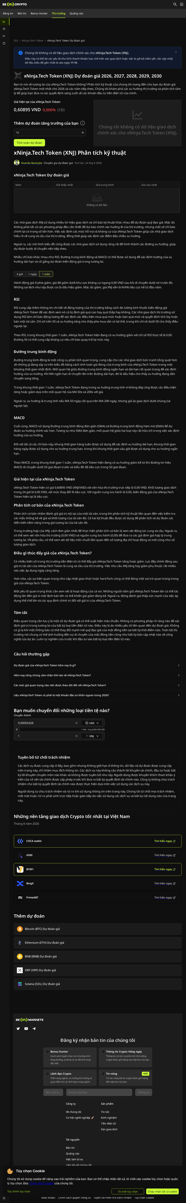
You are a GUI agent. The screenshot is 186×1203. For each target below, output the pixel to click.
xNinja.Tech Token (32, 40)
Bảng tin (8, 13)
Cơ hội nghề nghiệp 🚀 (80, 1117)
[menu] (4, 32)
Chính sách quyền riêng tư (74, 1197)
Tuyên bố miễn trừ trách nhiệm (113, 1197)
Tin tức (105, 1112)
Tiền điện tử (108, 1123)
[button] (97, 665)
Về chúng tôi (73, 1112)
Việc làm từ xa (74, 1159)
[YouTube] (26, 1029)
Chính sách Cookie (41, 1183)
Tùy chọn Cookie (144, 1197)
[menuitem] (4, 21)
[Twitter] (18, 1029)
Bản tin (22, 13)
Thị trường (58, 13)
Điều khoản (48, 1197)
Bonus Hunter (39, 13)
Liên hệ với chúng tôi (79, 1165)
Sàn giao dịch (109, 1129)
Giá (16, 40)
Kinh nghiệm (109, 1117)
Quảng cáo (76, 13)
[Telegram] (34, 1029)
